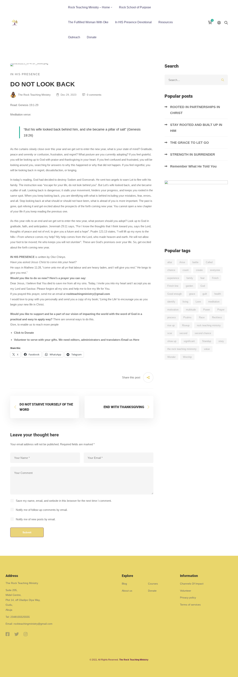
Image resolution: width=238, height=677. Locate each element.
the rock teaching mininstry (182, 349)
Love (198, 301)
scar (169, 333)
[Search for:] (196, 80)
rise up (171, 325)
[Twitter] (16, 634)
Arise (182, 262)
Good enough (174, 293)
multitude (191, 309)
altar (169, 262)
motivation (172, 309)
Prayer (220, 309)
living (185, 301)
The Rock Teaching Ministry (34, 94)
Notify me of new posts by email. (35, 519)
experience (173, 278)
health (217, 293)
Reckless (217, 317)
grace (192, 293)
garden (189, 285)
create (199, 270)
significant (189, 341)
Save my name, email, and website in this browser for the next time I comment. (64, 500)
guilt (204, 293)
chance (171, 270)
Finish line (172, 285)
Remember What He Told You (194, 166)
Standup (206, 341)
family (189, 278)
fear (202, 278)
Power (206, 309)
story (221, 341)
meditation (213, 301)
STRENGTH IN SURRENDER (193, 154)
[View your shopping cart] (211, 22)
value (207, 349)
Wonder (171, 357)
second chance (203, 333)
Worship (187, 357)
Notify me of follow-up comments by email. (41, 509)
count (186, 270)
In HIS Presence (25, 74)
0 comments (94, 94)
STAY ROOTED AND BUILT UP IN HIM (196, 128)
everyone (215, 270)
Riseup (185, 325)
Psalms (187, 317)
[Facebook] (7, 634)
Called (209, 262)
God (202, 285)
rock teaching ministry (209, 325)
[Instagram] (25, 634)
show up (171, 341)
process (171, 317)
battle (195, 262)
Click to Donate (24, 332)
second (183, 333)
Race (202, 317)
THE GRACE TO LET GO (190, 142)
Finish (215, 278)
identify (171, 301)
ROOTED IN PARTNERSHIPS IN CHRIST (195, 110)
